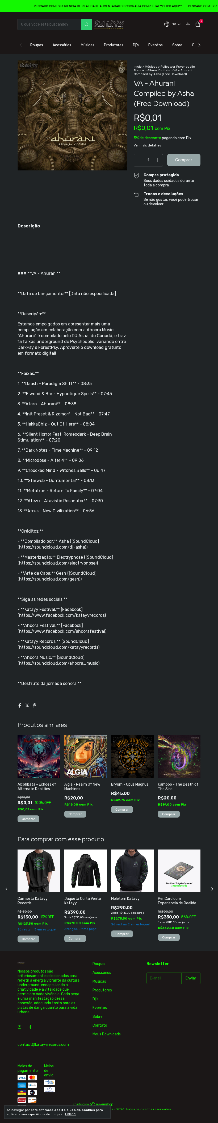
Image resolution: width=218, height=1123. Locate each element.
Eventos (155, 45)
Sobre (177, 45)
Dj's (136, 45)
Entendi (70, 1114)
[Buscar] (86, 24)
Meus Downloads (107, 1034)
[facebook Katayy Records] (30, 1027)
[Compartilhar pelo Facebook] (20, 705)
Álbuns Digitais (158, 70)
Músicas (87, 45)
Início (138, 66)
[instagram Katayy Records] (19, 1027)
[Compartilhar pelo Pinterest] (34, 705)
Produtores (113, 45)
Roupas (36, 45)
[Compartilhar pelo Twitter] (27, 705)
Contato (100, 1025)
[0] (197, 24)
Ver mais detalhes (147, 145)
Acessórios (62, 45)
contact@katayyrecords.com (43, 1044)
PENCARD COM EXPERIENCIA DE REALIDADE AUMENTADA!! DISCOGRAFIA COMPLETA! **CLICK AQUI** (99, 6)
